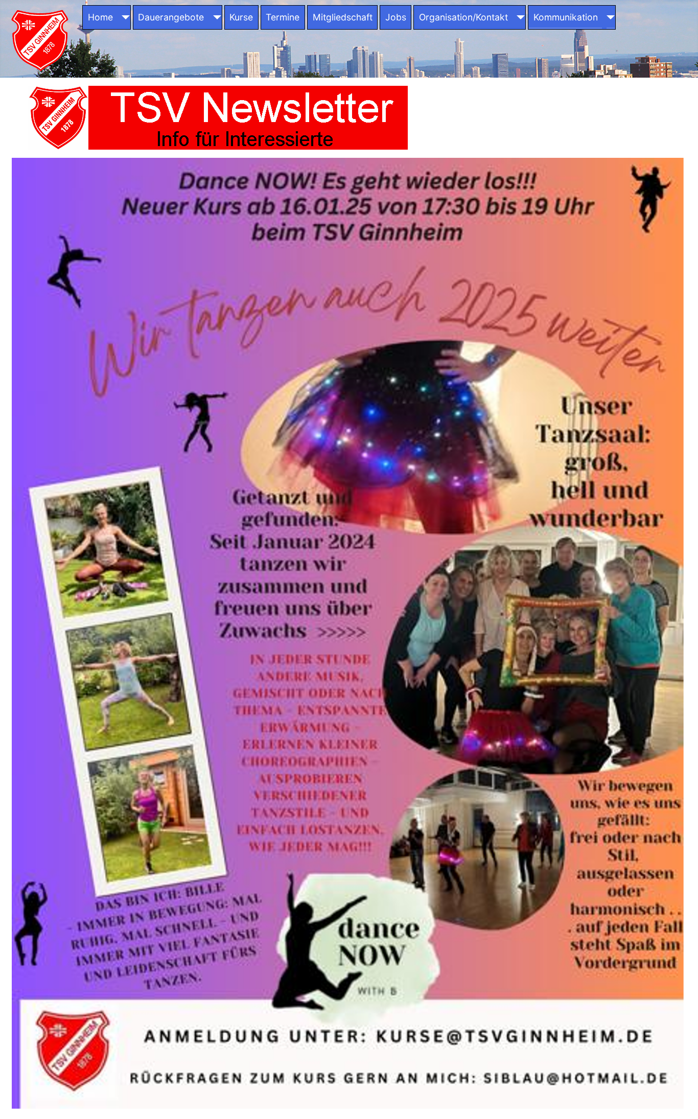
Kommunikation (565, 17)
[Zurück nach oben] (680, 1100)
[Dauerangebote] (214, 17)
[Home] (123, 17)
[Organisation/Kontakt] (519, 17)
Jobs (395, 17)
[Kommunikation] (608, 17)
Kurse (241, 17)
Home (100, 17)
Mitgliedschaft (343, 17)
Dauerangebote (171, 17)
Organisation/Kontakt (463, 17)
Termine (282, 17)
